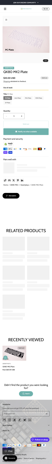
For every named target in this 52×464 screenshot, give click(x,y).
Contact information (9, 461)
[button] (45, 8)
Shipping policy (41, 458)
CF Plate (7, 103)
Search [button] (27, 393)
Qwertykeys (24, 185)
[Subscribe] (46, 413)
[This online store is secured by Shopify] (8, 145)
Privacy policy (17, 458)
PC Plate (7, 98)
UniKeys (10, 454)
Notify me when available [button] (27, 131)
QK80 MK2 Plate (37, 185)
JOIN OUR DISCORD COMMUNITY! (24, 2)
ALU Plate (18, 98)
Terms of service (29, 458)
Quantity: (6, 111)
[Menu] (5, 8)
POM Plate (38, 98)
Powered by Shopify (20, 454)
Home (5, 185)
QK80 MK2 (14, 185)
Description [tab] (12, 196)
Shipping (6, 81)
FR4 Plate (28, 98)
